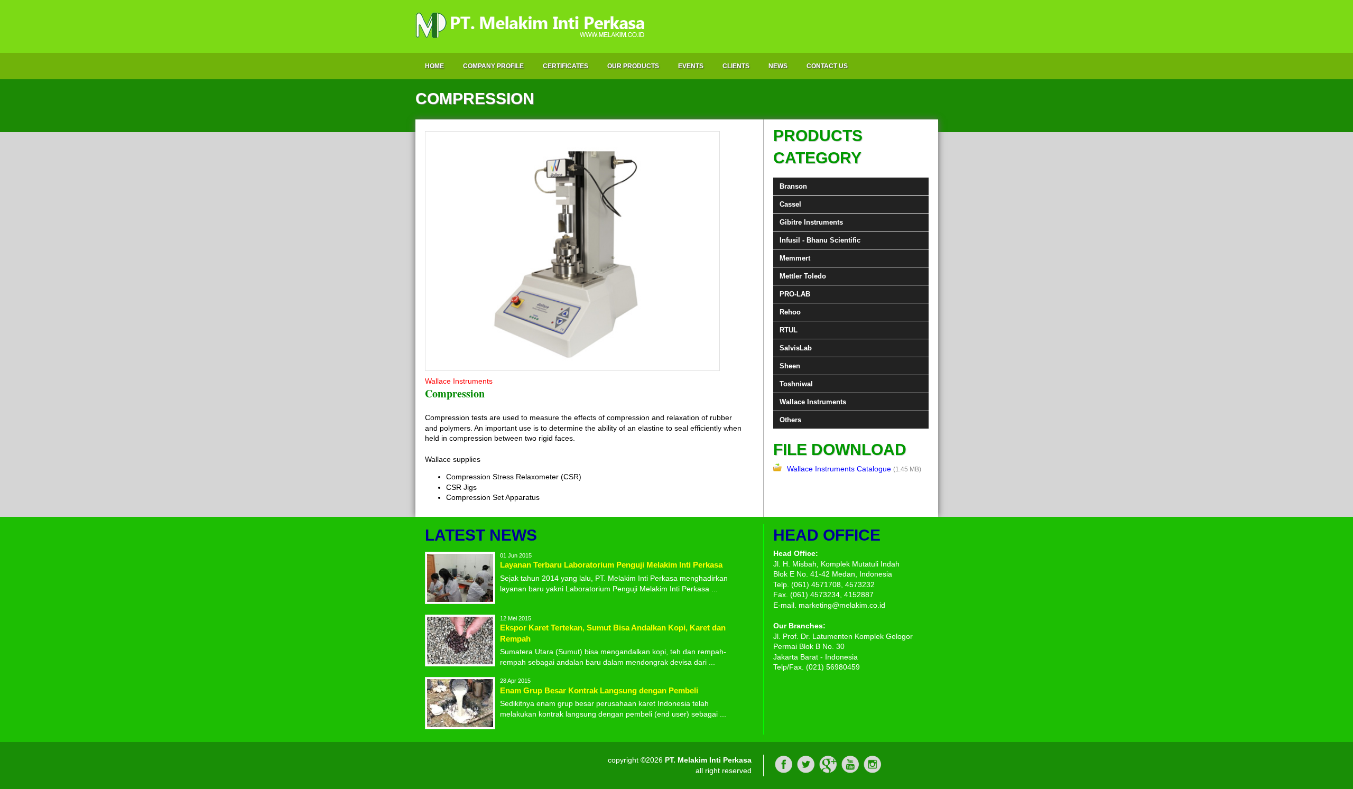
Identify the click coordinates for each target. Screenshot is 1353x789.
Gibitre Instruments (811, 222)
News (777, 66)
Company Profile (493, 66)
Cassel (790, 204)
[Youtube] (850, 771)
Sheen (790, 366)
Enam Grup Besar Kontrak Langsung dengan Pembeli (599, 690)
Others (790, 420)
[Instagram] (872, 771)
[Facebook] (783, 771)
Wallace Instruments (813, 402)
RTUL (789, 330)
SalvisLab (796, 348)
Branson (793, 186)
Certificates (565, 66)
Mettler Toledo (803, 276)
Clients (735, 66)
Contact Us (827, 66)
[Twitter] (805, 771)
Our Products (633, 66)
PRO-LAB (795, 294)
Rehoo (790, 312)
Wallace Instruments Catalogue (839, 469)
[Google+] (828, 771)
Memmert (795, 258)
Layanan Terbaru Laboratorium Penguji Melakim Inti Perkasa (611, 564)
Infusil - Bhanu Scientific (820, 240)
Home (434, 66)
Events (690, 66)
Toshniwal (796, 384)
